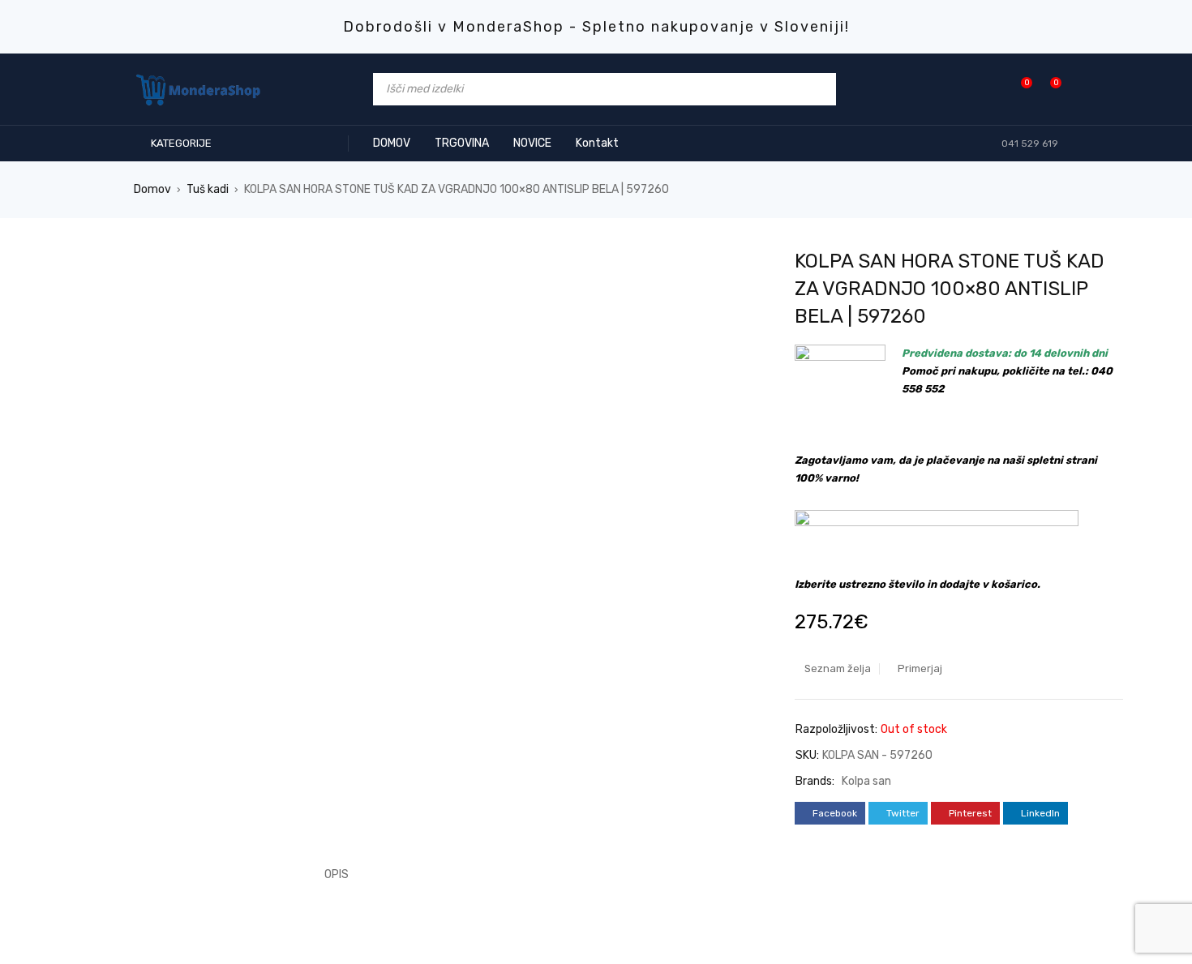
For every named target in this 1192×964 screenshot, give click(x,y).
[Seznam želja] (1018, 89)
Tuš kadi (208, 189)
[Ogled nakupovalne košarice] (1047, 89)
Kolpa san (866, 781)
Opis (336, 874)
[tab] (328, 875)
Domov (152, 189)
